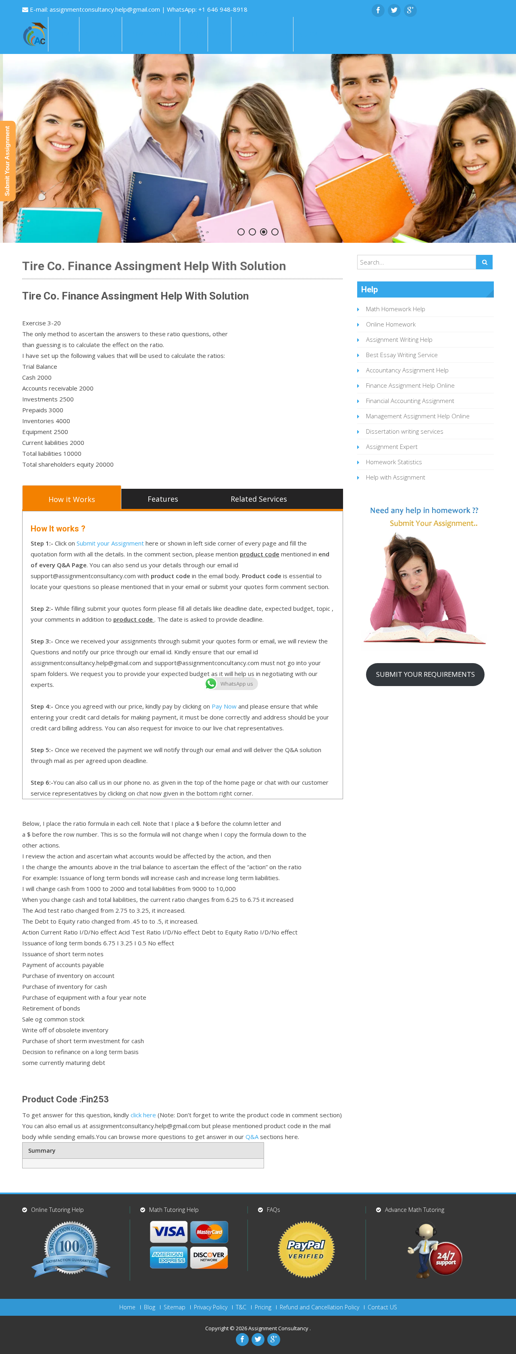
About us (100, 34)
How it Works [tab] (71, 499)
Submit (311, 34)
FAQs (194, 34)
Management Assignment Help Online (418, 416)
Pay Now (224, 706)
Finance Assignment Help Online (410, 385)
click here (143, 1115)
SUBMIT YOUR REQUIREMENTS (425, 674)
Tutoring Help (262, 34)
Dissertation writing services (404, 431)
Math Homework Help (395, 309)
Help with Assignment (395, 477)
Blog (149, 1307)
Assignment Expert (392, 446)
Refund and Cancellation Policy (319, 1307)
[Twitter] (394, 10)
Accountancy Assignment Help (407, 370)
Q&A (252, 1137)
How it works (151, 34)
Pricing (263, 1307)
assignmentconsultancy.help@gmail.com (106, 9)
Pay (219, 34)
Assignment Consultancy (279, 1328)
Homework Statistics (394, 462)
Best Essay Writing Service (402, 355)
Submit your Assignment (110, 543)
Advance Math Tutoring (414, 1209)
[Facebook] (378, 10)
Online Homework (391, 324)
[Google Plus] (410, 10)
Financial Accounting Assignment (410, 401)
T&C (241, 1307)
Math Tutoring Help (174, 1209)
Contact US (382, 1307)
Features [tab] (163, 499)
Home (63, 34)
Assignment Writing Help (399, 339)
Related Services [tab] (259, 499)
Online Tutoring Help (57, 1209)
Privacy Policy (210, 1307)
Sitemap (174, 1307)
